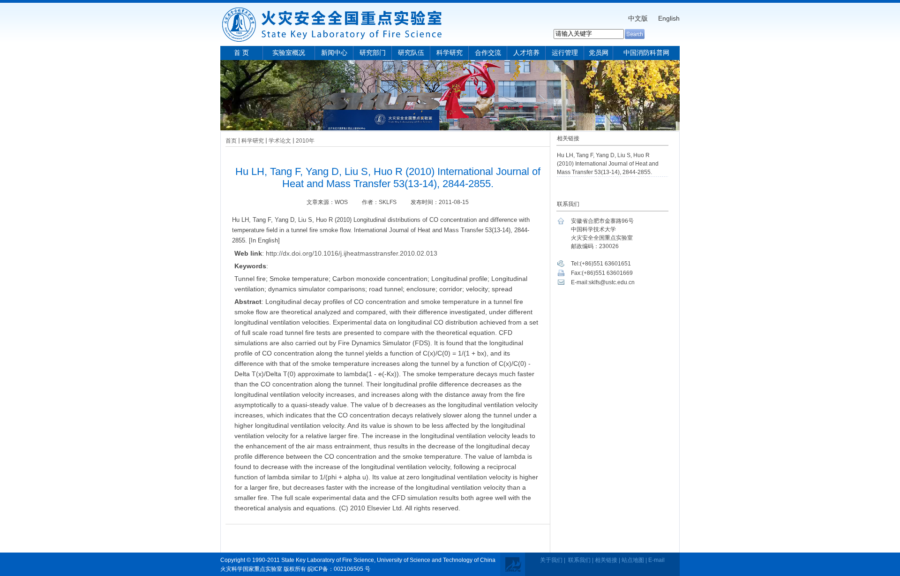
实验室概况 (288, 52)
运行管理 (565, 52)
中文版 (638, 18)
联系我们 (579, 560)
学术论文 (280, 140)
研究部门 (373, 52)
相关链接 (606, 560)
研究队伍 (411, 52)
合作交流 (488, 52)
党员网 (598, 52)
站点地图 (633, 560)
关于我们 (551, 560)
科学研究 (449, 52)
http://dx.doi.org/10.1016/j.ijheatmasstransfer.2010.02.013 (351, 253)
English (669, 18)
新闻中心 (334, 52)
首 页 (241, 52)
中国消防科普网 (646, 52)
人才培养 (526, 52)
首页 (231, 140)
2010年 (305, 140)
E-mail (656, 560)
